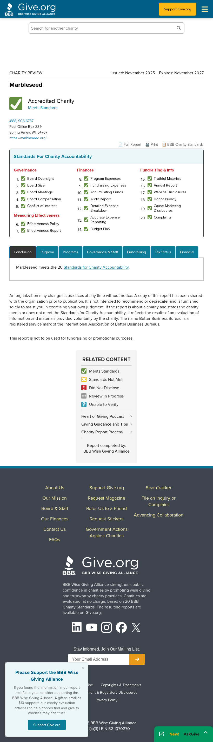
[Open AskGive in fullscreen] (161, 734)
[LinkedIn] (77, 628)
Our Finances (54, 518)
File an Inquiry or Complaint (159, 501)
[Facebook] (121, 628)
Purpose (47, 252)
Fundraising (136, 252)
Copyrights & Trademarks (121, 685)
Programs (70, 252)
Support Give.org (177, 9)
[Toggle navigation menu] (204, 9)
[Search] (179, 28)
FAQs (54, 539)
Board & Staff (54, 508)
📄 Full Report (129, 144)
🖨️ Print (151, 144)
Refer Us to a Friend (106, 508)
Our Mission (54, 498)
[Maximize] (206, 732)
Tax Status (163, 252)
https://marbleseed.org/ (27, 138)
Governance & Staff (102, 252)
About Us (54, 487)
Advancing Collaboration (158, 515)
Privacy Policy (106, 700)
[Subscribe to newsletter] (137, 659)
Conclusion (23, 252)
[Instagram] (106, 628)
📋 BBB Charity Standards (183, 144)
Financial (187, 252)
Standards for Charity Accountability (96, 267)
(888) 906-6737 (21, 120)
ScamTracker (158, 487)
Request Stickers (106, 518)
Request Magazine (106, 498)
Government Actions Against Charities (107, 532)
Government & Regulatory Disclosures (106, 692)
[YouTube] (91, 628)
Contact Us (54, 529)
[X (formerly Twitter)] (136, 628)
